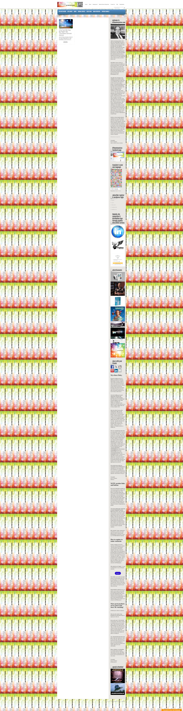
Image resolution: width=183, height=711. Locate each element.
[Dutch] (117, 172)
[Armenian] (117, 169)
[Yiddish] (118, 186)
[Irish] (115, 176)
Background (95, 4)
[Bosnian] (112, 171)
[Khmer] (112, 178)
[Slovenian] (114, 183)
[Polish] (121, 181)
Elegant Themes (114, 701)
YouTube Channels (105, 11)
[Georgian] (118, 173)
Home (86, 4)
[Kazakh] (111, 178)
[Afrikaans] (111, 169)
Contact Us (113, 4)
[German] (119, 173)
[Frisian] (115, 173)
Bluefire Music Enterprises (104, 4)
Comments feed (114, 207)
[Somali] (118, 183)
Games (75, 11)
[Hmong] (119, 175)
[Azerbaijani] (118, 169)
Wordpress (123, 701)
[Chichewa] (118, 171)
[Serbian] (117, 182)
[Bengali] (111, 171)
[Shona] (118, 182)
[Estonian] (121, 172)
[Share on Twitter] (116, 367)
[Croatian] (112, 172)
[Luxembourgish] (112, 179)
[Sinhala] (111, 183)
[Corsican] (111, 172)
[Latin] (119, 178)
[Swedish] (112, 185)
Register (113, 200)
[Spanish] (119, 183)
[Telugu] (117, 185)
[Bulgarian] (114, 171)
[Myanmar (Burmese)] (114, 181)
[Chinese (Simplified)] (119, 171)
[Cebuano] (117, 171)
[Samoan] (115, 183)
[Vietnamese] (114, 186)
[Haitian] (112, 175)
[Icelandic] (111, 176)
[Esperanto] (119, 172)
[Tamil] (115, 185)
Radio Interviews (96, 11)
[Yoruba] (119, 186)
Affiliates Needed (62, 11)
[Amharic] (114, 169)
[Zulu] (121, 186)
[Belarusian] (121, 169)
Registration (122, 4)
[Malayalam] (117, 179)
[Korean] (114, 178)
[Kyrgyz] (117, 178)
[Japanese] (118, 176)
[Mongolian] (112, 181)
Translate (119, 190)
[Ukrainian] (121, 185)
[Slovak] (112, 183)
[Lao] (118, 178)
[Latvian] (121, 178)
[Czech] (114, 172)
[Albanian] (112, 169)
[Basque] (119, 169)
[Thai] (118, 185)
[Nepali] (115, 181)
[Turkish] (119, 185)
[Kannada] (121, 176)
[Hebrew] (117, 175)
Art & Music (69, 11)
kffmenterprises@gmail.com (115, 136)
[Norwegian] (117, 181)
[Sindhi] (121, 182)
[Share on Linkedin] (116, 370)
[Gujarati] (111, 175)
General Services (81, 11)
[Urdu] (111, 186)
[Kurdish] (115, 178)
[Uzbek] (112, 186)
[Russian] (115, 182)
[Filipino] (111, 173)
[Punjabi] (112, 182)
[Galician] (117, 173)
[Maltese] (119, 179)
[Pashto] (118, 181)
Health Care (89, 11)
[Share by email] (120, 370)
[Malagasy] (115, 179)
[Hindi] (118, 175)
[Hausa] (114, 175)
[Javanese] (119, 176)
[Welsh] (115, 186)
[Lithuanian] (111, 179)
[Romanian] (114, 182)
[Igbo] (112, 176)
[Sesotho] (119, 182)
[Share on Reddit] (120, 367)
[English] (118, 172)
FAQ (117, 4)
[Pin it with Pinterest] (112, 370)
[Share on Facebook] (112, 367)
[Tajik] (114, 185)
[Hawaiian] (115, 175)
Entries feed (114, 204)
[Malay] (118, 179)
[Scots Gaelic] (117, 183)
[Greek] (121, 173)
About (90, 4)
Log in (113, 202)
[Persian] (119, 181)
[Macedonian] (114, 179)
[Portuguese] (111, 182)
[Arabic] (115, 169)
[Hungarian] (121, 175)
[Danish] (115, 172)
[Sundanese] (121, 183)
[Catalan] (115, 171)
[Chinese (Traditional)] (121, 171)
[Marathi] (111, 181)
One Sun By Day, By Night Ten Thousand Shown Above (65, 32)
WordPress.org (114, 209)
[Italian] (117, 176)
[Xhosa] (117, 186)
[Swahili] (111, 185)
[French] (114, 173)
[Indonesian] (114, 176)
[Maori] (121, 179)
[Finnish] (112, 173)
